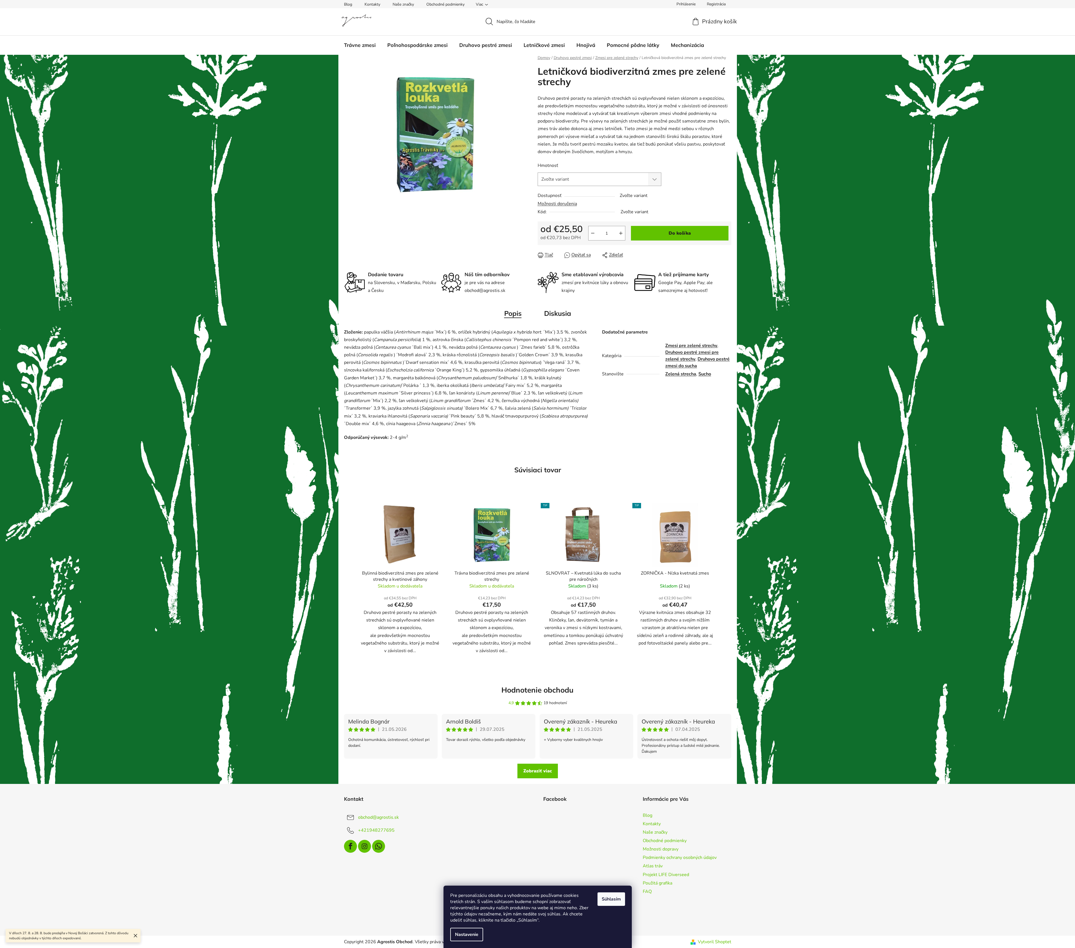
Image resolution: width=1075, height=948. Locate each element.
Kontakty (372, 4)
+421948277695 (376, 830)
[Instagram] (364, 846)
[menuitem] (359, 45)
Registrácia (716, 4)
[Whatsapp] (378, 846)
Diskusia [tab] (557, 313)
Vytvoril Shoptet (714, 942)
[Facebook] (350, 846)
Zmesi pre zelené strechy (691, 346)
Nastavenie (466, 934)
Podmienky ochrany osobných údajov (680, 857)
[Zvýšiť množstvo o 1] (621, 233)
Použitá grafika (657, 883)
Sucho (704, 374)
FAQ (647, 891)
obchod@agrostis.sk (378, 817)
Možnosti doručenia (557, 204)
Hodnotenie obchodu (537, 690)
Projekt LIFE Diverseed (666, 875)
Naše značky (403, 4)
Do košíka (680, 233)
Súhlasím (611, 899)
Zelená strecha (680, 374)
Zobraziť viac (537, 771)
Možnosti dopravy (660, 849)
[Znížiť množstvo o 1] (593, 233)
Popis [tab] (513, 313)
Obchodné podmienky (445, 4)
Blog (348, 4)
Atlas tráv (653, 866)
